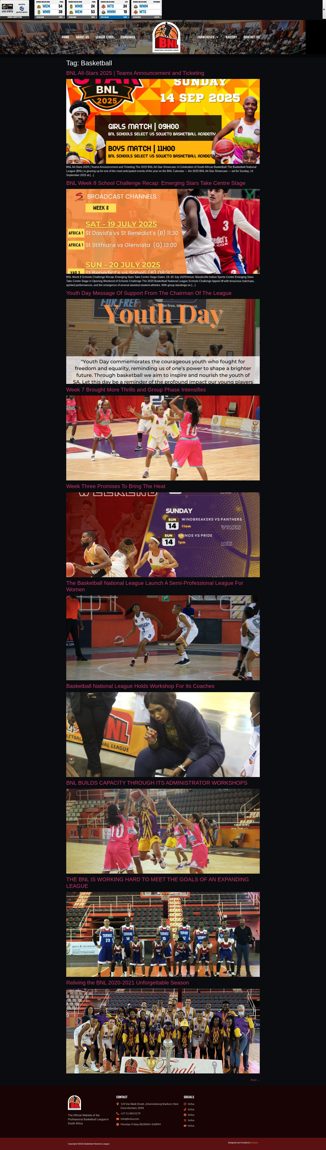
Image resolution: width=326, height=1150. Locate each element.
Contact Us (252, 36)
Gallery (231, 36)
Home (65, 36)
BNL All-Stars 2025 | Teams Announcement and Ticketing (135, 73)
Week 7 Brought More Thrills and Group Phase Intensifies (136, 390)
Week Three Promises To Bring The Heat (115, 486)
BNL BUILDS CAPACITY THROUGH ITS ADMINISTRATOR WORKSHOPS (156, 783)
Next (255, 1080)
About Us (82, 36)
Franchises (206, 36)
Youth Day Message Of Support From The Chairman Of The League (149, 293)
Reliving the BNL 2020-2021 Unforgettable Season (127, 983)
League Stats (105, 36)
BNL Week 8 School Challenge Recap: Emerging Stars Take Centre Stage (156, 183)
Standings (127, 36)
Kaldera (254, 1143)
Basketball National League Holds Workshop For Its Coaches (140, 686)
